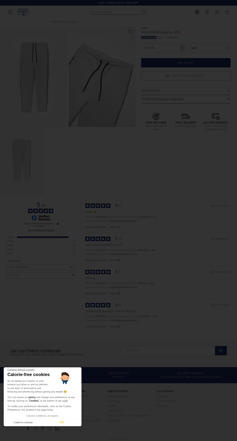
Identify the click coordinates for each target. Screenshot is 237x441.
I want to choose (23, 422)
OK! (62, 422)
